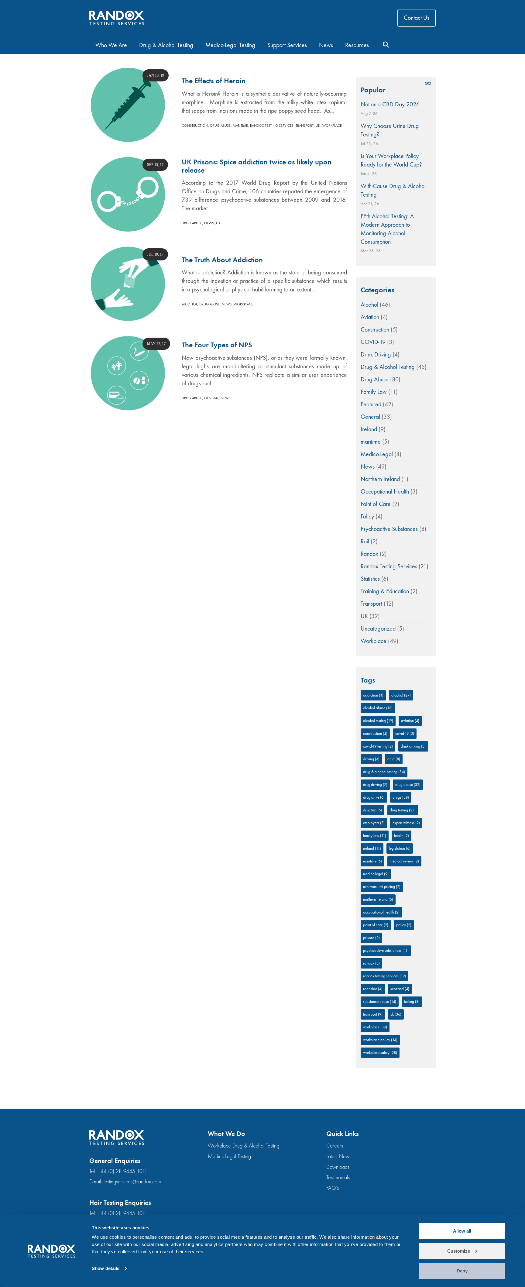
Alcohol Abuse (378, 708)
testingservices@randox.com (132, 1182)
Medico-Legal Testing (229, 1156)
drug (393, 759)
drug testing (403, 810)
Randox (369, 553)
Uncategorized (378, 628)
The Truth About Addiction (222, 260)
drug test (372, 810)
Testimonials (338, 1177)
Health (401, 835)
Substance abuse (379, 1001)
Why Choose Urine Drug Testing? (390, 130)
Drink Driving (376, 354)
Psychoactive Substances (389, 528)
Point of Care (376, 504)
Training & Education (385, 591)
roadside (373, 988)
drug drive (374, 797)
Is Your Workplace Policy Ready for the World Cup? (391, 160)
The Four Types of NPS (217, 345)
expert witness (406, 823)
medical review (404, 861)
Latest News (338, 1156)
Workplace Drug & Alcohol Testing (243, 1146)
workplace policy (380, 1040)
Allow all (462, 1231)
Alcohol (189, 304)
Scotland (399, 988)
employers (374, 823)
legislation (399, 848)
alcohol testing (378, 720)
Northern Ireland (380, 479)
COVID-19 (373, 342)
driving (371, 759)
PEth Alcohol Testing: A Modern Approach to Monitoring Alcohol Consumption (387, 229)
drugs (401, 797)
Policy (367, 516)
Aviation (370, 317)
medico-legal (376, 874)
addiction (373, 695)
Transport (305, 125)
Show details (105, 1268)
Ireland (369, 429)
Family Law (374, 391)
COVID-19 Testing (378, 746)
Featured (371, 404)
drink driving (413, 746)
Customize (458, 1251)
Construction (195, 125)
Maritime (372, 861)
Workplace (332, 125)
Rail (365, 541)
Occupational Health (385, 491)
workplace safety (380, 1052)
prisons (371, 937)
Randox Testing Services (271, 125)
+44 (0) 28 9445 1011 (122, 1171)
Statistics (370, 578)
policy (403, 925)
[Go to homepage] (116, 18)
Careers (334, 1146)
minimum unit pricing (381, 886)
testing (412, 1001)
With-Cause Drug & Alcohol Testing (393, 190)
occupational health (381, 912)
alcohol (401, 695)
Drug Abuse (220, 125)
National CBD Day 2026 (390, 104)
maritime (240, 125)
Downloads (337, 1167)
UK (318, 125)
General (211, 398)
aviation (410, 720)
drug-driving (375, 784)
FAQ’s (332, 1188)
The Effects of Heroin (213, 81)
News (209, 223)
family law (374, 835)
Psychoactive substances (386, 950)
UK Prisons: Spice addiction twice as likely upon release (256, 166)
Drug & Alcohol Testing (388, 366)
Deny (462, 1270)
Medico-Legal (377, 454)
